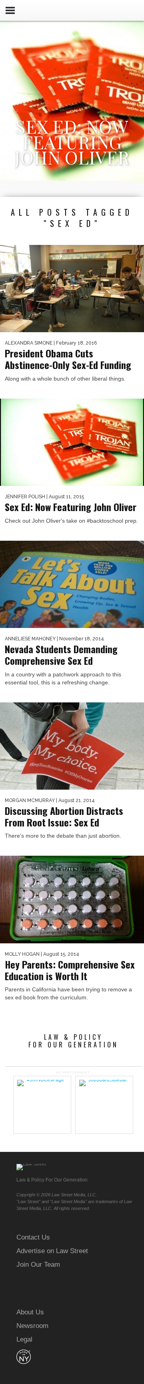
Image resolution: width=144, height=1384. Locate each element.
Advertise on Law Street (52, 1251)
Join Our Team (38, 1264)
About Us (30, 1312)
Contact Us (33, 1237)
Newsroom (32, 1326)
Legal (24, 1339)
